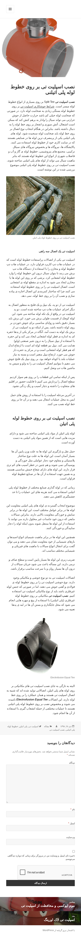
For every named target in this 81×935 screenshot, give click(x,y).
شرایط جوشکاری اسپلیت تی (37, 106)
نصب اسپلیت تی (57, 729)
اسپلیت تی (33, 726)
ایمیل (71, 823)
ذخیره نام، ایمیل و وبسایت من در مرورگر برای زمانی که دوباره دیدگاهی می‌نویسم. (41, 857)
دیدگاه (72, 763)
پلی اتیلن (23, 726)
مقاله (46, 726)
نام (72, 809)
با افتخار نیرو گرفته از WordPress (59, 930)
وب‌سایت (70, 837)
